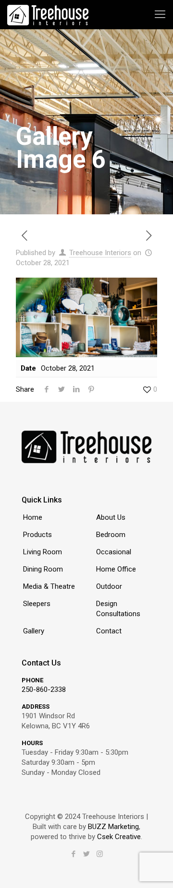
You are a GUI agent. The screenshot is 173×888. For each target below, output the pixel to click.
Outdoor (109, 586)
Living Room (42, 552)
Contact (109, 631)
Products (37, 534)
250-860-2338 (44, 689)
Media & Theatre (49, 586)
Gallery (33, 631)
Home (32, 517)
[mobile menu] (160, 14)
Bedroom (110, 534)
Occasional (113, 552)
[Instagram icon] (100, 854)
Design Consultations (118, 608)
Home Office (116, 569)
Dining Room (43, 569)
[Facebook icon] (74, 854)
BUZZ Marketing (113, 826)
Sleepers (36, 603)
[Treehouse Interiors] (47, 14)
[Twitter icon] (87, 854)
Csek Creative (119, 836)
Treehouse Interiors (100, 252)
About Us (110, 517)
